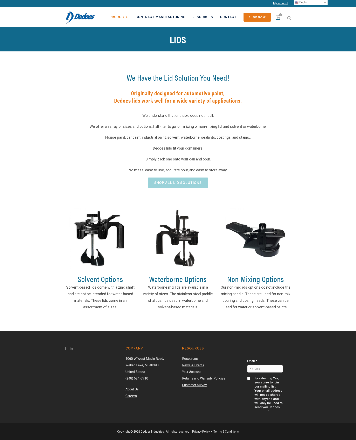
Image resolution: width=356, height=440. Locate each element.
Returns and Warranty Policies (203, 378)
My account (280, 3)
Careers (131, 396)
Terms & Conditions (226, 431)
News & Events (193, 365)
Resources (190, 359)
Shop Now (257, 17)
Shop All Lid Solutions (178, 183)
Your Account (191, 372)
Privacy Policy (201, 431)
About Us (132, 389)
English (303, 2)
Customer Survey (194, 385)
